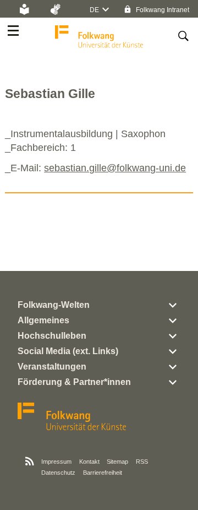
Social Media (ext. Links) (68, 351)
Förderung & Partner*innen (74, 382)
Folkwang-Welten (54, 305)
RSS (142, 461)
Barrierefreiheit (102, 472)
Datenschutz (58, 472)
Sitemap (117, 461)
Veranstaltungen (52, 366)
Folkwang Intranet (161, 10)
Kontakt (89, 461)
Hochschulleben (52, 335)
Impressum (56, 461)
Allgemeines (43, 320)
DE (94, 10)
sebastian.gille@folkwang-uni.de (115, 167)
